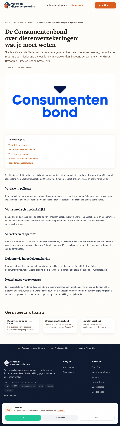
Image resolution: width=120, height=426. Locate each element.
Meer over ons (11, 395)
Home (7, 22)
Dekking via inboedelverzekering (23, 158)
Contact (95, 377)
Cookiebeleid (98, 392)
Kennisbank (77, 5)
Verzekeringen (69, 367)
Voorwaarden (98, 387)
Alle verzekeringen (56, 5)
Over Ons (96, 367)
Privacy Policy (98, 382)
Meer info (61, 411)
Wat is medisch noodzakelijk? (22, 149)
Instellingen (60, 417)
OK (23, 417)
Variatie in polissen (17, 145)
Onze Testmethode (101, 372)
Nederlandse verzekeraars (20, 163)
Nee (97, 417)
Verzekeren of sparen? (19, 154)
